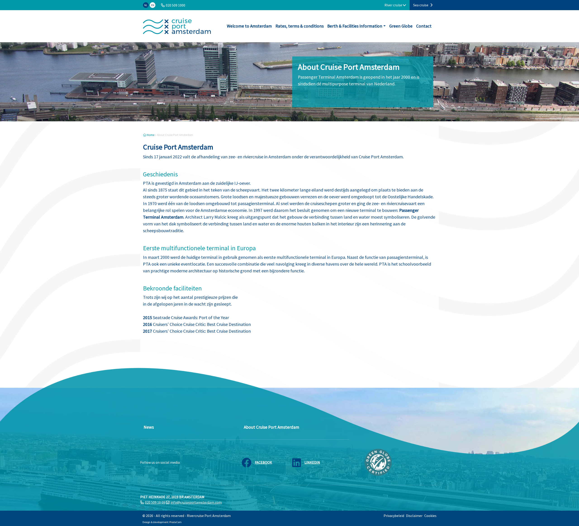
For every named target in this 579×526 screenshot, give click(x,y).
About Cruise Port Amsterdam (271, 427)
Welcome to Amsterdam (249, 26)
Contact (424, 26)
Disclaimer (414, 515)
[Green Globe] (378, 462)
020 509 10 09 (155, 502)
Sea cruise (421, 5)
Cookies (430, 515)
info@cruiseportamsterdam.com (196, 502)
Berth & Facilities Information (354, 26)
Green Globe (401, 26)
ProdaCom (175, 522)
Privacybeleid (394, 515)
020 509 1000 (175, 5)
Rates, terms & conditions (299, 26)
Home (150, 135)
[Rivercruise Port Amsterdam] (177, 26)
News (149, 427)
